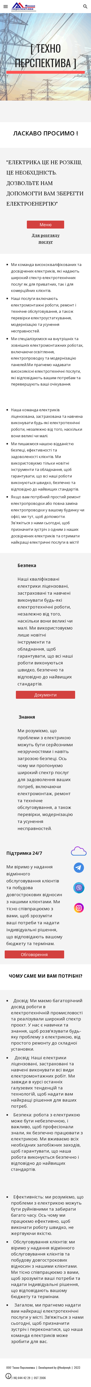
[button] (5, 6)
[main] (45, 57)
